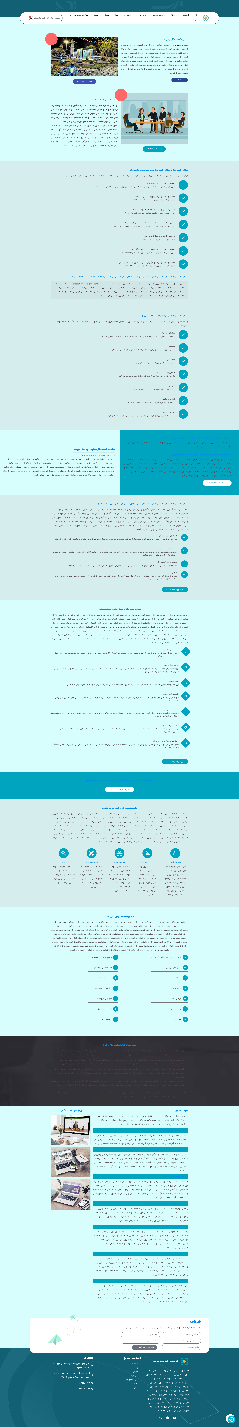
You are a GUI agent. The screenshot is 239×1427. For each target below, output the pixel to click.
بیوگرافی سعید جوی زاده (78, 15)
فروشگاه (173, 15)
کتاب (195, 20)
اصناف (128, 15)
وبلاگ (106, 15)
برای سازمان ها (159, 15)
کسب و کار (177, 45)
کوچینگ (186, 15)
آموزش (116, 15)
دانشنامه (96, 15)
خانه (195, 15)
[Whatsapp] (161, 1418)
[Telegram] (168, 1418)
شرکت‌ (115, 105)
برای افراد (142, 15)
